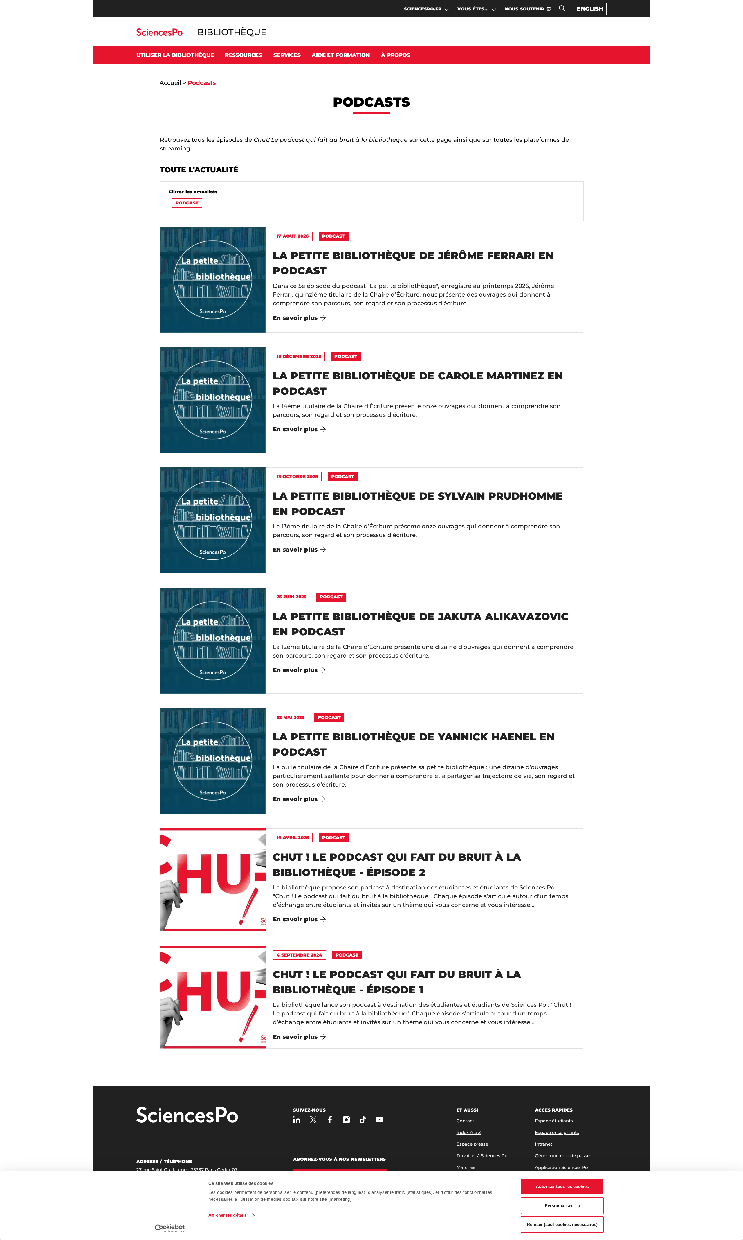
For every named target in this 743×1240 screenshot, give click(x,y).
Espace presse (472, 1144)
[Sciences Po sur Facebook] (329, 1119)
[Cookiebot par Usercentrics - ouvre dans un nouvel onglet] (170, 1228)
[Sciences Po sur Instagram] (346, 1119)
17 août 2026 (293, 236)
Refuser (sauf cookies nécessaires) (562, 1224)
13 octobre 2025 (297, 476)
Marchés (466, 1167)
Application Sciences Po (561, 1167)
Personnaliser (559, 1205)
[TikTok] (363, 1119)
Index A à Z (469, 1132)
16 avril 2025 (293, 837)
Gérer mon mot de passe (562, 1155)
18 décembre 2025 (299, 356)
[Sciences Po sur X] (313, 1119)
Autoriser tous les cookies (562, 1186)
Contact (465, 1121)
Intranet (543, 1144)
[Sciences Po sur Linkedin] (296, 1119)
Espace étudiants (554, 1121)
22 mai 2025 (290, 717)
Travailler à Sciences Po (482, 1155)
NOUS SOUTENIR (524, 9)
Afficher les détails (227, 1215)
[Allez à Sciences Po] (187, 1115)
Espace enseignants (557, 1132)
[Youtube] (379, 1119)
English (590, 8)
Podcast (187, 203)
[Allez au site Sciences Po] (159, 34)
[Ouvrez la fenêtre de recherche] (562, 8)
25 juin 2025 (291, 597)
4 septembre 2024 (299, 955)
